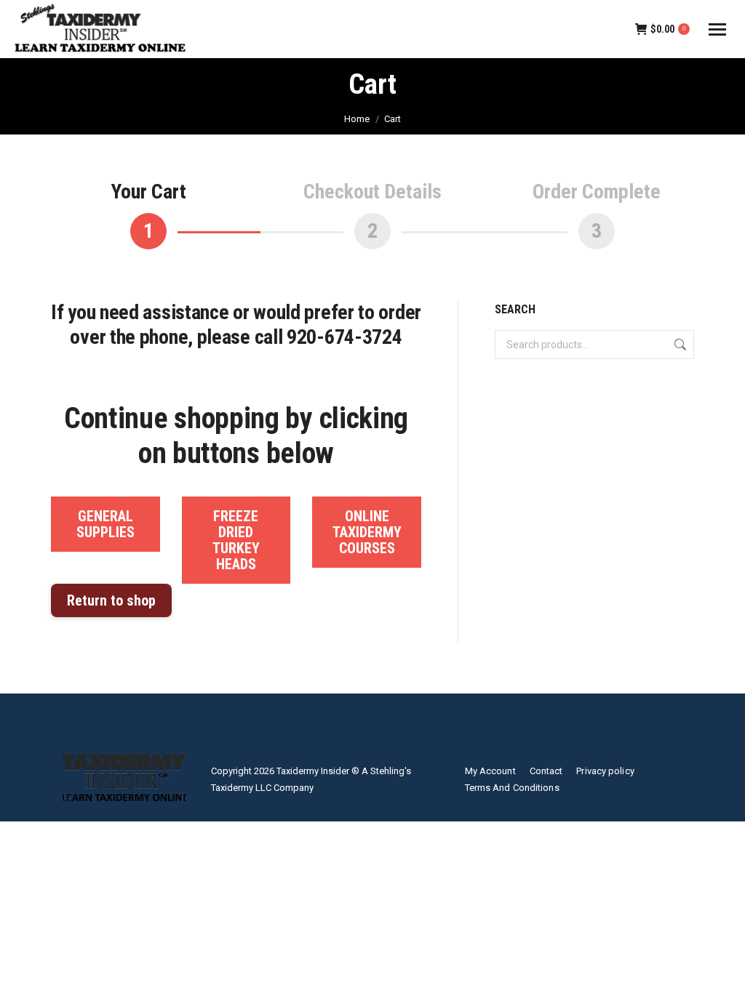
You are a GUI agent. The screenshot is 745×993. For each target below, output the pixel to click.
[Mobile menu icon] (717, 29)
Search (679, 344)
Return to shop (111, 600)
